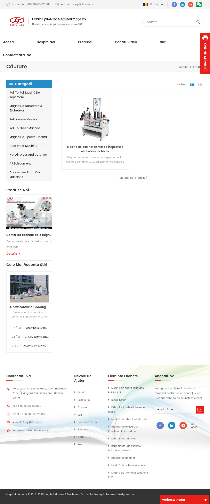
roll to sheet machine (25, 128)
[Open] (205, 53)
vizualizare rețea (192, 84)
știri (163, 42)
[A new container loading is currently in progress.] (29, 289)
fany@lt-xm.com (33, 422)
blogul (81, 437)
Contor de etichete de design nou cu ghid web (29, 235)
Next (48, 219)
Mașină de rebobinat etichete (129, 419)
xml (80, 444)
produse (85, 42)
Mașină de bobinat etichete (128, 465)
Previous (10, 219)
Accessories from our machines (24, 174)
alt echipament (20, 163)
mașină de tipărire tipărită (28, 137)
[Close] (205, 76)
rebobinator (118, 400)
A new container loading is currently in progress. (29, 307)
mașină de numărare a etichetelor (25, 108)
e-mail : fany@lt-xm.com (78, 5)
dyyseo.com (128, 494)
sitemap (83, 430)
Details (11, 254)
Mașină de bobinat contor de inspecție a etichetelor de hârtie (95, 149)
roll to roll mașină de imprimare (24, 95)
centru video (126, 42)
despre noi (84, 400)
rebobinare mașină (23, 119)
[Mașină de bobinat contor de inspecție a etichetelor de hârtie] (95, 119)
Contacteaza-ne (17, 55)
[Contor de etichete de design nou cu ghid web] (29, 213)
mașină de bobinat (123, 458)
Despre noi (46, 42)
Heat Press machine (23, 146)
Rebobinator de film (123, 439)
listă (200, 84)
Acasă (8, 42)
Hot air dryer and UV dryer (28, 154)
